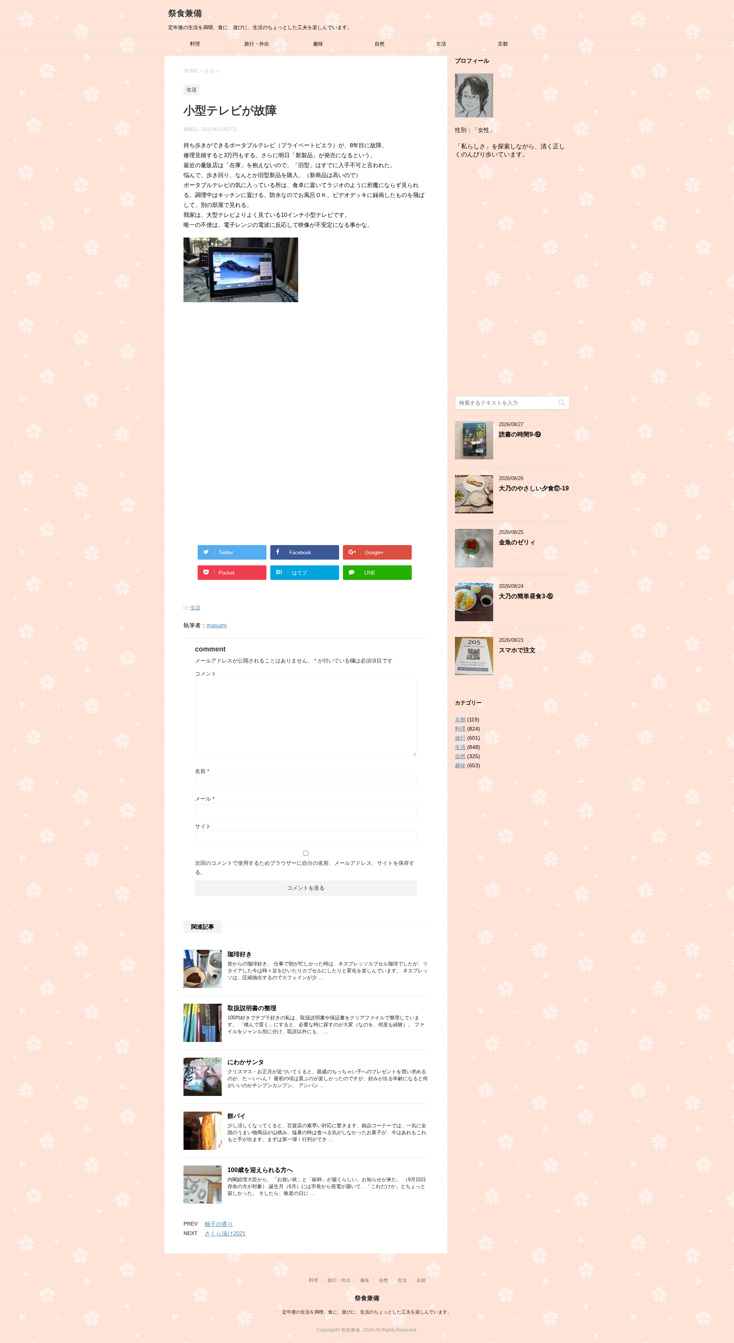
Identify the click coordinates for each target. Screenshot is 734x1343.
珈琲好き (239, 954)
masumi (216, 625)
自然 (380, 44)
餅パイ (236, 1116)
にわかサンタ (245, 1062)
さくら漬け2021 (225, 1233)
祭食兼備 (185, 13)
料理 (195, 44)
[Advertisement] (306, 371)
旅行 (460, 738)
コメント (205, 674)
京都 (503, 44)
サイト (203, 826)
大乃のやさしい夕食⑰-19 (534, 488)
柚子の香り (219, 1224)
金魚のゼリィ (517, 542)
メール (204, 799)
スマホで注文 (517, 650)
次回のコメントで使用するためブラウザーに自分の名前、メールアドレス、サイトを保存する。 (304, 867)
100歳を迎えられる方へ (260, 1170)
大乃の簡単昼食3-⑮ (526, 596)
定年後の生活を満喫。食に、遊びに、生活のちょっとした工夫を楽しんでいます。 (367, 1312)
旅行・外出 (256, 44)
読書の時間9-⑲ (520, 434)
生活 (441, 44)
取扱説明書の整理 (251, 1008)
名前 (202, 771)
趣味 (318, 44)
